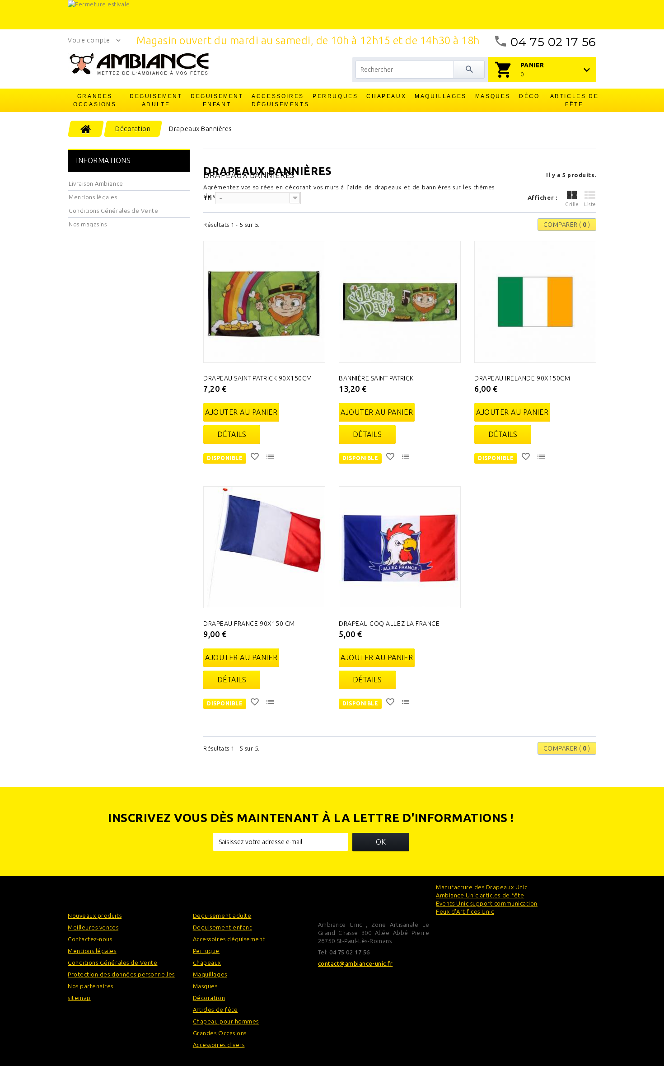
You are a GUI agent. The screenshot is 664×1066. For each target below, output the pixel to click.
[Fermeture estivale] (332, 14)
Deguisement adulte (156, 100)
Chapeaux (386, 96)
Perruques (335, 96)
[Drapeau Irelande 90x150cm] (535, 302)
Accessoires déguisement (229, 939)
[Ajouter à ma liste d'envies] (256, 458)
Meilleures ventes (93, 927)
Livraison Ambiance (96, 183)
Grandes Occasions (94, 100)
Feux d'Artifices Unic (465, 911)
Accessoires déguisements (278, 100)
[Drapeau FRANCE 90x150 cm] (264, 547)
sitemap (79, 998)
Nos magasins (88, 224)
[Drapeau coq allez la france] (400, 547)
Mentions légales (93, 197)
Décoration (209, 998)
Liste (590, 204)
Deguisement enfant (217, 100)
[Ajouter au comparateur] (271, 458)
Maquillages (441, 96)
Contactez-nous (90, 939)
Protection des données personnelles (121, 974)
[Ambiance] (139, 64)
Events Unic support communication (487, 903)
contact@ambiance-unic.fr (355, 963)
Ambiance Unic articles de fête (480, 895)
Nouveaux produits (95, 915)
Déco (529, 96)
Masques (492, 96)
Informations (103, 160)
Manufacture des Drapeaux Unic (481, 887)
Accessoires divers (219, 1045)
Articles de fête (574, 100)
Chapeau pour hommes (226, 1021)
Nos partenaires (90, 986)
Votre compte (89, 40)
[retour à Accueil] (86, 129)
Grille (572, 204)
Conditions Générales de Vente (113, 210)
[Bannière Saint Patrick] (400, 302)
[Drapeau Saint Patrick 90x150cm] (264, 302)
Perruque (206, 951)
